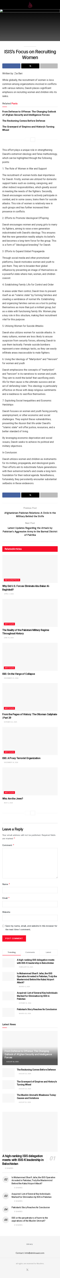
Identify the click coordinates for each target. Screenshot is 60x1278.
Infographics (12, 580)
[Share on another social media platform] (49, 65)
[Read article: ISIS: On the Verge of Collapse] (30, 657)
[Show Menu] (3, 4)
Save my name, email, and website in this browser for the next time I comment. (31, 927)
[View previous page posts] (27, 139)
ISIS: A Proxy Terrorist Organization (21, 758)
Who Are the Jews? (12, 798)
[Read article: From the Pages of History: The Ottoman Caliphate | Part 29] (30, 697)
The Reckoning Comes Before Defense (23, 120)
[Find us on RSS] (35, 1270)
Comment (8, 845)
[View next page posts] (32, 139)
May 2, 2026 (8, 803)
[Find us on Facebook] (23, 1270)
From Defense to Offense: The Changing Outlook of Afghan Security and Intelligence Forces (28, 1054)
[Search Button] (56, 4)
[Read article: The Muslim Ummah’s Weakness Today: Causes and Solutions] (8, 1098)
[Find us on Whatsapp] (31, 1270)
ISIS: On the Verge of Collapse (18, 673)
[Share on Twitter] (30, 65)
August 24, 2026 (12, 1062)
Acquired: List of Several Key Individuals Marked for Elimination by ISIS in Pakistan (37, 996)
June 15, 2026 (9, 638)
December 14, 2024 (11, 762)
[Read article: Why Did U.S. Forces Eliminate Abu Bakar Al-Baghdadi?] (30, 569)
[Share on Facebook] (11, 65)
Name (6, 884)
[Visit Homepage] (30, 5)
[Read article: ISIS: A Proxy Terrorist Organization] (30, 741)
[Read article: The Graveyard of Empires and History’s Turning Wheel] (8, 1084)
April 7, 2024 (9, 594)
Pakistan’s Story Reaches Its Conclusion (37, 1009)
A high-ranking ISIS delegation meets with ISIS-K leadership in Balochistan (23, 1160)
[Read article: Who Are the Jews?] (30, 781)
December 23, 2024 (11, 678)
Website (6, 912)
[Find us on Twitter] (27, 1270)
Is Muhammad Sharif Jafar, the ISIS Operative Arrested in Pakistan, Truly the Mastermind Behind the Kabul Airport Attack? (33, 1180)
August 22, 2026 (24, 1102)
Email (6, 897)
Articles (9, 624)
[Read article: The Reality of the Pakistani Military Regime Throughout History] (30, 613)
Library (29, 1244)
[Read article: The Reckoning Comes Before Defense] (8, 1072)
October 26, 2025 (10, 722)
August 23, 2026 (24, 1074)
